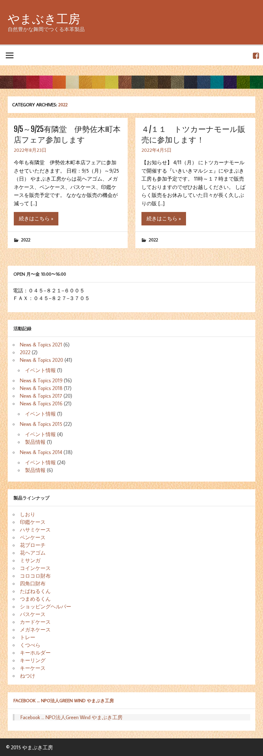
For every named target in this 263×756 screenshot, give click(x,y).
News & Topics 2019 (41, 380)
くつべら (30, 645)
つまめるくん (35, 599)
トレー (27, 637)
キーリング (33, 660)
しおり (27, 514)
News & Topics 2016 (41, 403)
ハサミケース (35, 529)
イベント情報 (40, 370)
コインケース (35, 568)
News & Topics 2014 (41, 452)
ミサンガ (30, 560)
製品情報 (35, 442)
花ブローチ (33, 545)
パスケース (33, 614)
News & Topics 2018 (41, 388)
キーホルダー (35, 652)
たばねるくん (35, 591)
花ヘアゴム (33, 552)
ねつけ (27, 675)
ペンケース (33, 537)
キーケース (33, 668)
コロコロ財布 (35, 576)
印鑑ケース (33, 522)
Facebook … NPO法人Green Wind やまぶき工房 (63, 700)
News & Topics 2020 (41, 360)
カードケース (35, 622)
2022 (25, 240)
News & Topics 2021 (41, 344)
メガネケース (35, 629)
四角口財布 (33, 583)
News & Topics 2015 (41, 424)
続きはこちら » (36, 218)
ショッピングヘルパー (45, 606)
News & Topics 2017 (41, 396)
